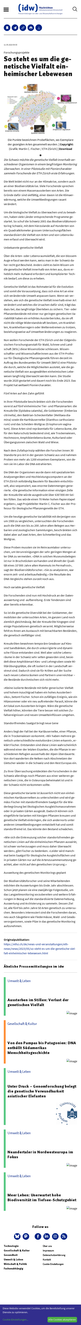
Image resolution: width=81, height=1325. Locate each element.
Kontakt (47, 1259)
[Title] (23, 27)
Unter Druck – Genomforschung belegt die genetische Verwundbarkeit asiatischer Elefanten (42, 1091)
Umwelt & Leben (13, 1259)
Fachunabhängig (13, 1268)
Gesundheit (11, 1255)
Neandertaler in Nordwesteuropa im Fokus (40, 1154)
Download (65, 149)
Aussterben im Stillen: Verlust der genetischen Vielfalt (38, 1002)
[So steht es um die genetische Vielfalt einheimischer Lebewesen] (15, 27)
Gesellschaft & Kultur (17, 1250)
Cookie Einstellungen (53, 1264)
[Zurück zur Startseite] (40, 9)
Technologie (11, 1246)
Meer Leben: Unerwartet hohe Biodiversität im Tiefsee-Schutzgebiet (42, 1197)
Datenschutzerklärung (54, 1255)
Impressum (48, 1250)
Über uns (47, 1246)
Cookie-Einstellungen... (15, 1319)
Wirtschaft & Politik (15, 1264)
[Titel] (7, 27)
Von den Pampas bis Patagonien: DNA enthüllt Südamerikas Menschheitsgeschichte (42, 1047)
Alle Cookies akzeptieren (62, 1319)
